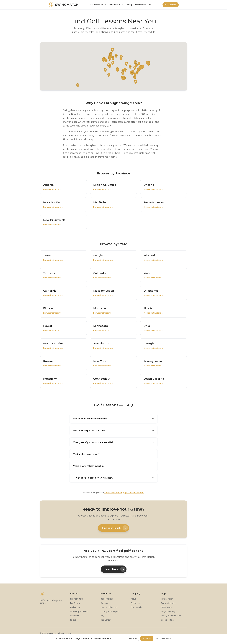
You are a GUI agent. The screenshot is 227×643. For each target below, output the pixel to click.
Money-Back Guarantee (171, 615)
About (133, 599)
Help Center (105, 620)
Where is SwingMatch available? (88, 465)
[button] (148, 64)
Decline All (132, 638)
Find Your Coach (111, 528)
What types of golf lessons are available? (93, 442)
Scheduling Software (78, 611)
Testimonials (140, 4)
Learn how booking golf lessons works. (124, 492)
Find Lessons (75, 607)
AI (150, 4)
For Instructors (96, 4)
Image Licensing (168, 611)
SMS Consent (166, 607)
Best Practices (106, 599)
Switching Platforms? (109, 607)
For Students (114, 4)
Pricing (129, 4)
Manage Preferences (163, 638)
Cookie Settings (167, 620)
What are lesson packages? (86, 454)
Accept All (147, 638)
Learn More (111, 569)
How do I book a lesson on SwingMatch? (93, 477)
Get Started (170, 4)
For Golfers (75, 603)
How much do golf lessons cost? (89, 430)
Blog (102, 615)
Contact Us (135, 603)
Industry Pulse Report (109, 611)
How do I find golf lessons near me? (90, 418)
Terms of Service (168, 603)
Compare (104, 603)
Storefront (74, 615)
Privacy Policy (167, 599)
